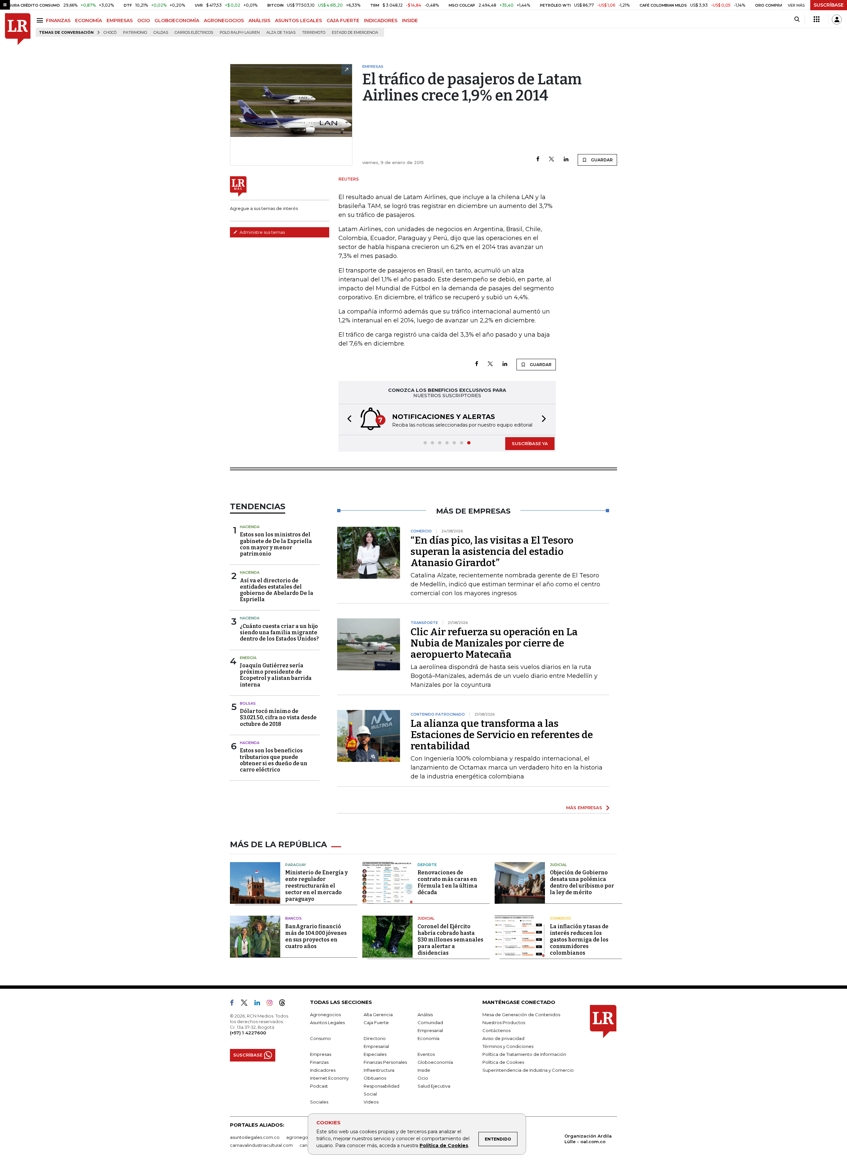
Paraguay (295, 864)
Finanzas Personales (385, 1062)
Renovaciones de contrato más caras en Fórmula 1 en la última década (447, 882)
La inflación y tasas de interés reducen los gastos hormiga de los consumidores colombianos (579, 939)
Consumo (320, 1038)
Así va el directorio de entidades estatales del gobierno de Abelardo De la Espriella (276, 590)
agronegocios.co (304, 1137)
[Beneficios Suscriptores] (817, 19)
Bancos (293, 918)
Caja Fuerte (376, 1022)
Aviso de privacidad (503, 1038)
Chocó (110, 32)
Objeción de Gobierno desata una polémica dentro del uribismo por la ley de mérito (582, 882)
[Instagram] (272, 1004)
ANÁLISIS (259, 20)
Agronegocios (325, 1014)
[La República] (17, 29)
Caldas (161, 32)
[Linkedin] (566, 159)
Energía (248, 657)
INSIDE (410, 20)
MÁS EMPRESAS (584, 807)
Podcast (319, 1086)
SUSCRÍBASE (829, 5)
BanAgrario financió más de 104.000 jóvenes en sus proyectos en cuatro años (316, 936)
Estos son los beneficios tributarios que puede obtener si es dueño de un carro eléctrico (273, 760)
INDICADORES (380, 20)
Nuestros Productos (503, 1022)
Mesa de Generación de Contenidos (521, 1014)
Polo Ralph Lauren (240, 32)
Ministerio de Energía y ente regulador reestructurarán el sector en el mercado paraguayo (316, 885)
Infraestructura (379, 1070)
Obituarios (375, 1078)
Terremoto (313, 32)
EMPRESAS (120, 20)
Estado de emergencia (355, 32)
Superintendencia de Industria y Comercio (528, 1070)
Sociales (319, 1101)
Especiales (375, 1054)
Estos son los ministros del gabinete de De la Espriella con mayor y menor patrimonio (276, 544)
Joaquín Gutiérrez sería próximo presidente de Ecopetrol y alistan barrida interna (276, 675)
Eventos (426, 1054)
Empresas (320, 1054)
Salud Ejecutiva (434, 1086)
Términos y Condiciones (507, 1046)
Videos (371, 1101)
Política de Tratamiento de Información (524, 1054)
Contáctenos (496, 1030)
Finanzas (319, 1062)
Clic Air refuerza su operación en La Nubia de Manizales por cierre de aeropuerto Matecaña (494, 643)
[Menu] (41, 20)
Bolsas (248, 703)
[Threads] (285, 1004)
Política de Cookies (444, 1145)
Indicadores (322, 1070)
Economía (428, 1038)
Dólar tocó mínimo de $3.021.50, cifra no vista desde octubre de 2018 (278, 717)
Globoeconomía (435, 1062)
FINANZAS (58, 20)
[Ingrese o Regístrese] (837, 19)
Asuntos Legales (327, 1022)
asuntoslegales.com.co (255, 1137)
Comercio (560, 918)
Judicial (558, 864)
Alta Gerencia (378, 1014)
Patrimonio (135, 32)
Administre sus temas (262, 232)
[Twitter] (552, 159)
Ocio (423, 1078)
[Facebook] (537, 159)
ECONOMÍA (88, 20)
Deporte (427, 864)
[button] (347, 419)
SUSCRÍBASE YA (530, 443)
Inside (424, 1070)
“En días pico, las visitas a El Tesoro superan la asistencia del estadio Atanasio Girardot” (492, 551)
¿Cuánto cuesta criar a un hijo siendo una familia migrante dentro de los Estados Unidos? (279, 632)
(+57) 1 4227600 (248, 1032)
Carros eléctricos (194, 32)
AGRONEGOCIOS (224, 20)
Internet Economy (329, 1078)
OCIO (143, 20)
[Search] (796, 19)
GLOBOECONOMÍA (177, 20)
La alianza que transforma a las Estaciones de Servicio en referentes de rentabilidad (502, 735)
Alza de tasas (280, 32)
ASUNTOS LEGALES (298, 20)
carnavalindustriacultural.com (261, 1145)
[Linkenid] (259, 1004)
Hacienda (249, 526)
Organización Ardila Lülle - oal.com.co (588, 1138)
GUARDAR (601, 159)
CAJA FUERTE (343, 20)
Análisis (425, 1014)
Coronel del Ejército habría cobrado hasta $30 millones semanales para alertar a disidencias (450, 939)
